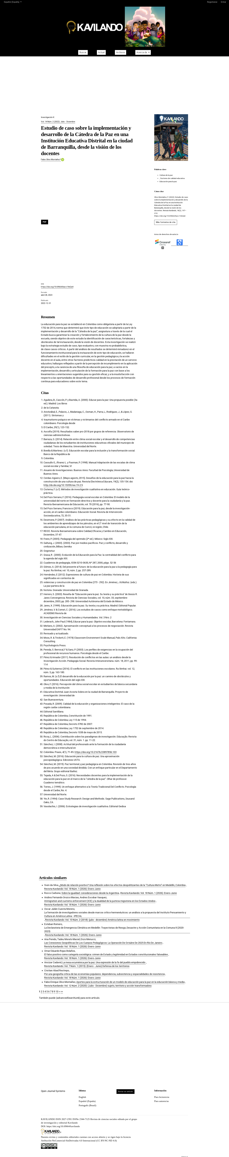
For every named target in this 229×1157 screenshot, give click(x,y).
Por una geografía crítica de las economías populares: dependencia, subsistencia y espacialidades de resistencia (104, 974)
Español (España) (87, 1101)
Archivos (120, 52)
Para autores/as (161, 1101)
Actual (101, 52)
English (82, 1097)
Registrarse (212, 2)
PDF (45, 222)
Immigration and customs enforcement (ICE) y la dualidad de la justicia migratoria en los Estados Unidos (99, 901)
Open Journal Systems (53, 1091)
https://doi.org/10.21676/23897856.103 (95, 752)
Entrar (223, 2)
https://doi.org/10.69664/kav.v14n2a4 (57, 287)
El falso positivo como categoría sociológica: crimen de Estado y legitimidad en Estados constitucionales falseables (106, 954)
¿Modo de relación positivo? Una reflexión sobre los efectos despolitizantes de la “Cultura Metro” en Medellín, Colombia (122, 885)
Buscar (83, 52)
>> (62, 991)
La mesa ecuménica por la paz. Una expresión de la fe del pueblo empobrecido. (104, 962)
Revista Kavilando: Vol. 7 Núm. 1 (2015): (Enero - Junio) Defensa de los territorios (86, 966)
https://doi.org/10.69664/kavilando (63, 1126)
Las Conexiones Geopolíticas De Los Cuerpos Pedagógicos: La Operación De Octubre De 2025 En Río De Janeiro (103, 942)
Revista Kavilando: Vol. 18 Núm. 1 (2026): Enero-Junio (72, 888)
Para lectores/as (161, 1097)
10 (57, 991)
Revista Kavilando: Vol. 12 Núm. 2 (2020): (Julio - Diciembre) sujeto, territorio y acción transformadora (97, 985)
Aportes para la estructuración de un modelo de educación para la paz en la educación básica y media (130, 982)
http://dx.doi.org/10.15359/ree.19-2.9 (63, 485)
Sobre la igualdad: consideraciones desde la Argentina (90, 893)
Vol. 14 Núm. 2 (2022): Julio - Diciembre (58, 121)
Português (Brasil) (87, 1105)
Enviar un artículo (125, 1091)
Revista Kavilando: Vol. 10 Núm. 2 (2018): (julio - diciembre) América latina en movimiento (92, 919)
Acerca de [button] (142, 52)
